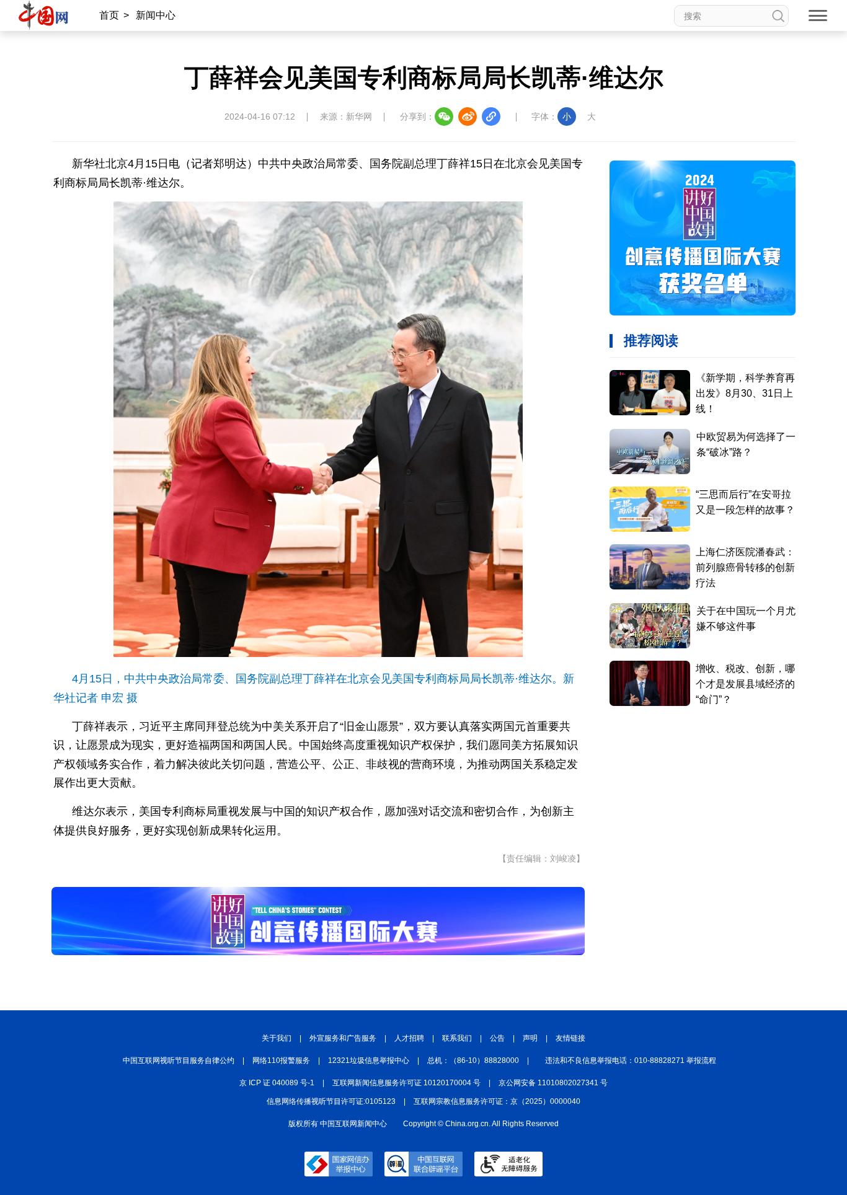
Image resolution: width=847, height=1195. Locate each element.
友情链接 (570, 1038)
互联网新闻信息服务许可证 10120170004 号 (406, 1082)
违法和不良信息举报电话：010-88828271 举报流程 (630, 1060)
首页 (109, 15)
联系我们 (457, 1038)
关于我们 (276, 1038)
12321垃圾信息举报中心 (368, 1060)
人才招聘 (409, 1038)
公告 (497, 1038)
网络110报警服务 (281, 1060)
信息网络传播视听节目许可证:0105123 (331, 1101)
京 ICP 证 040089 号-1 (276, 1082)
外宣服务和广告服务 (342, 1038)
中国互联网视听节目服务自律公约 (178, 1060)
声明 (530, 1038)
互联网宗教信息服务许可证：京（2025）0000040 (497, 1101)
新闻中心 (155, 15)
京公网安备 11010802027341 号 (553, 1082)
